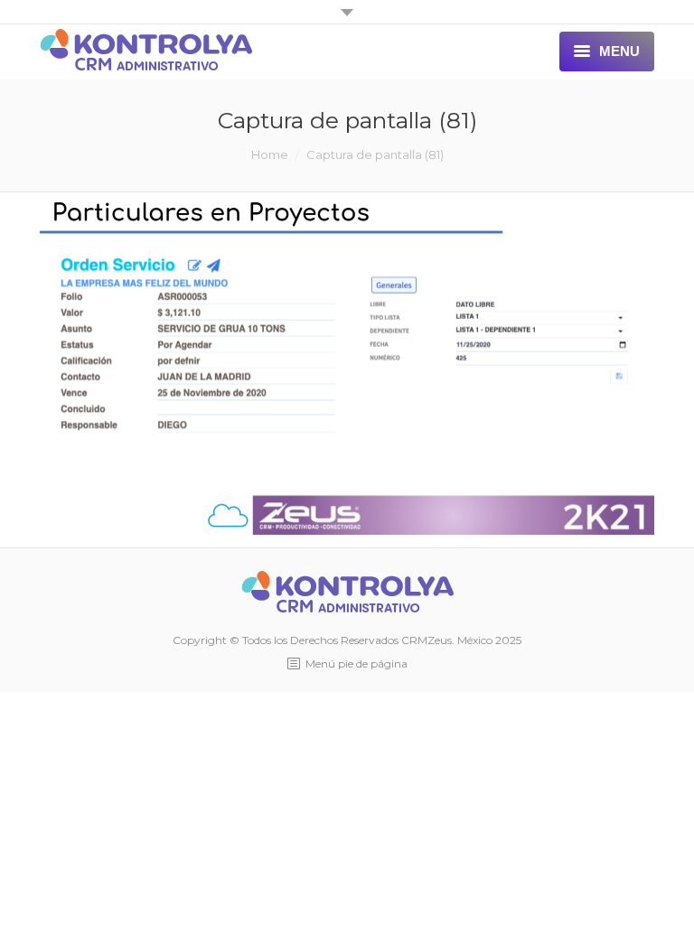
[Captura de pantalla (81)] (347, 365)
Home (269, 154)
